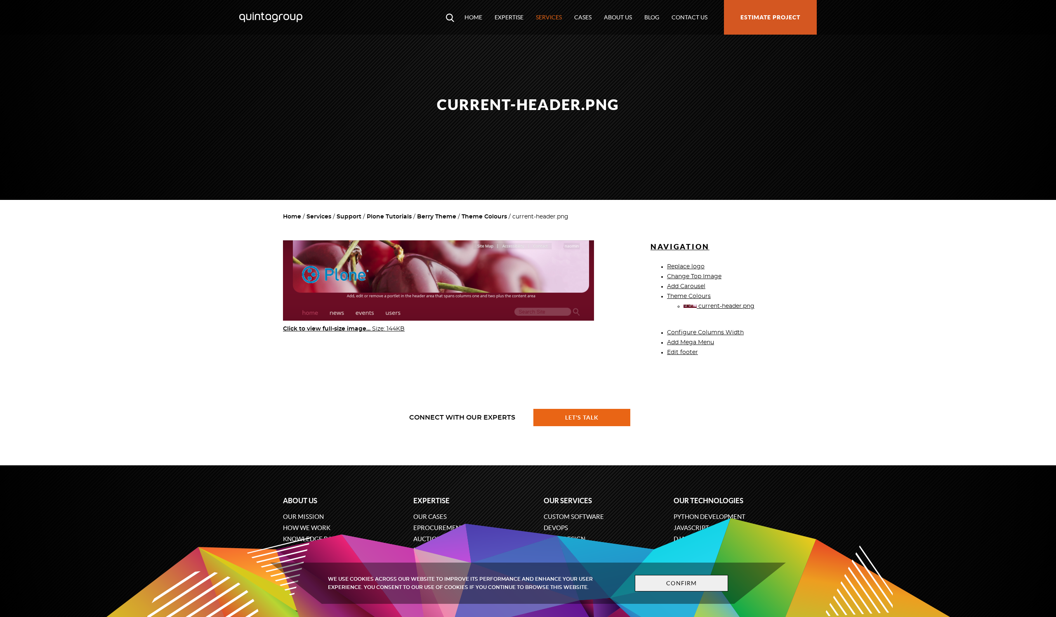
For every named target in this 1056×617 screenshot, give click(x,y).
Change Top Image (694, 276)
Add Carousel (686, 286)
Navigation (680, 246)
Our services (568, 500)
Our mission (303, 516)
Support (349, 217)
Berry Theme (436, 217)
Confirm (681, 583)
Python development (709, 516)
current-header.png (725, 306)
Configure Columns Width (705, 332)
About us (618, 17)
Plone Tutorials (389, 217)
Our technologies (708, 500)
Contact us (689, 17)
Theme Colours (484, 217)
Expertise (509, 17)
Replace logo (686, 267)
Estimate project (770, 17)
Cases (583, 17)
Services (549, 17)
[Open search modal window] (450, 17)
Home (473, 17)
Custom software (574, 516)
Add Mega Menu (690, 342)
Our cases (430, 516)
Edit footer (682, 352)
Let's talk (582, 417)
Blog (651, 17)
